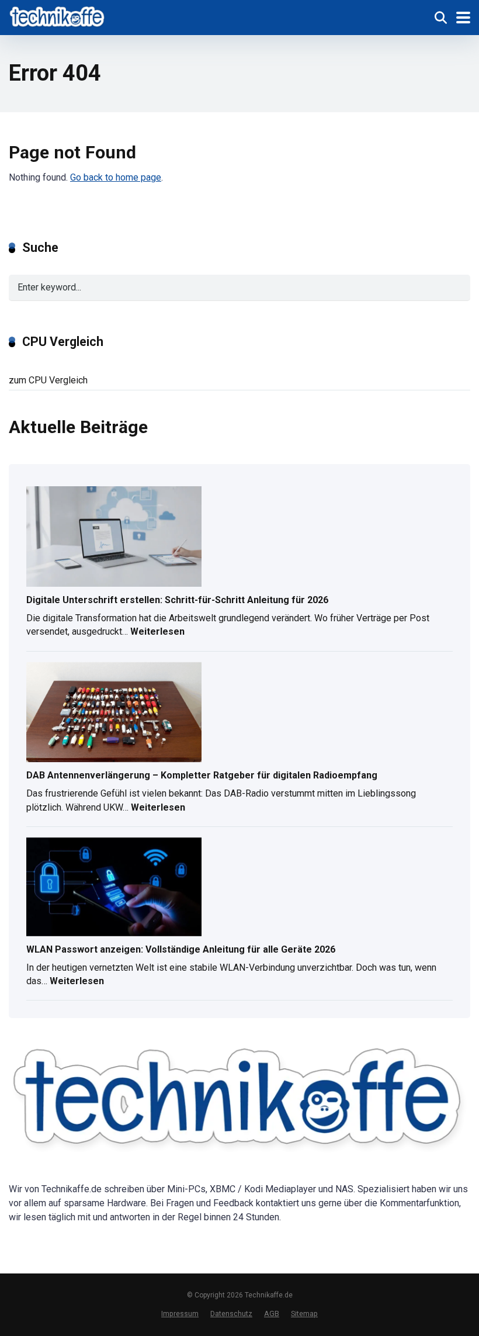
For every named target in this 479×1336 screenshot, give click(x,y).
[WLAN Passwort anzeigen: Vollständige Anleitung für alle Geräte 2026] (114, 888)
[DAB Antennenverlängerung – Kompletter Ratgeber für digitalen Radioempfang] (114, 713)
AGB (271, 1313)
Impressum (180, 1313)
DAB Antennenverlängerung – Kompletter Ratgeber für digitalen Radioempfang (201, 775)
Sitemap (304, 1313)
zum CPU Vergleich (48, 380)
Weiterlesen (157, 633)
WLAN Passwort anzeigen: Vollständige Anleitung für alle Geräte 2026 (180, 949)
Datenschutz (231, 1313)
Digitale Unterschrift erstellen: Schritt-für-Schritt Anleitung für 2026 (177, 599)
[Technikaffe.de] (57, 16)
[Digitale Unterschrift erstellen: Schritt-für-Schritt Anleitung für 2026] (114, 537)
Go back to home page (115, 177)
